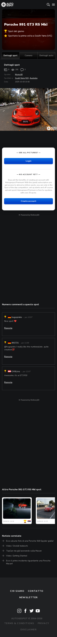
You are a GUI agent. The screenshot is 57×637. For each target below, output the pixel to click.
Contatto (35, 591)
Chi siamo (17, 591)
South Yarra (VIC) (22, 78)
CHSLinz (16, 371)
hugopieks (17, 317)
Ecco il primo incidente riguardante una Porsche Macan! (28, 562)
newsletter (28, 597)
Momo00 (19, 74)
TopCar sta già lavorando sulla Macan (24, 550)
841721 (15, 342)
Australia (33, 78)
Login (28, 161)
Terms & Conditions (19, 623)
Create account (28, 201)
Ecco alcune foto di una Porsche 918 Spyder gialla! (29, 541)
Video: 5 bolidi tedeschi (17, 545)
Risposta (8, 328)
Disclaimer (28, 629)
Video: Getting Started (16, 555)
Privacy (43, 623)
